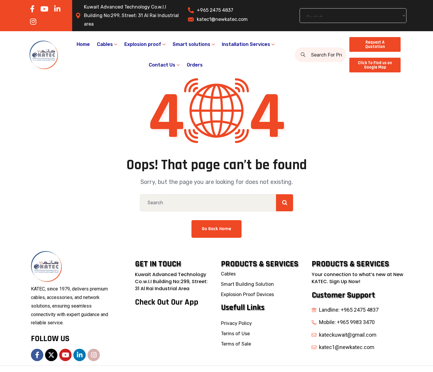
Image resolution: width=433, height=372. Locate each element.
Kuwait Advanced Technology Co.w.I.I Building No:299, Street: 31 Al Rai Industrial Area (171, 281)
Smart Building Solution (247, 284)
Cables (228, 274)
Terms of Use (235, 333)
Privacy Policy (236, 323)
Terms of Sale (236, 344)
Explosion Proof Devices (247, 294)
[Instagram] (93, 355)
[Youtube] (65, 355)
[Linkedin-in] (79, 355)
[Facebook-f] (37, 355)
